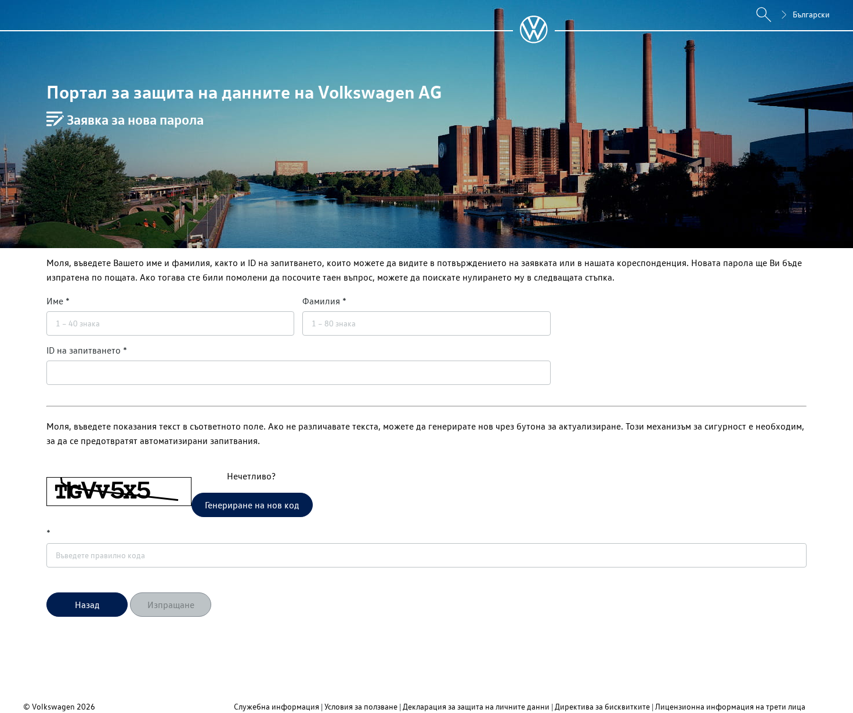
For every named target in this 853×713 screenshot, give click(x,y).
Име (54, 301)
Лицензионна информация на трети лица (730, 706)
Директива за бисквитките (602, 706)
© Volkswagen (50, 706)
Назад (87, 604)
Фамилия (321, 301)
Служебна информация (276, 706)
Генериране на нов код (252, 505)
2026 (86, 706)
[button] (87, 604)
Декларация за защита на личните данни (476, 706)
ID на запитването (83, 350)
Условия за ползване (360, 706)
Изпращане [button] (170, 604)
